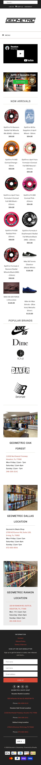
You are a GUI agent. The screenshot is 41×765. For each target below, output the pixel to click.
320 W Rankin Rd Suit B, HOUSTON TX (20, 698)
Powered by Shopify (30, 747)
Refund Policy (20, 641)
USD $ (19, 741)
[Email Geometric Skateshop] (26, 686)
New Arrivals (21, 101)
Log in (11, 6)
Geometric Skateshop (16, 747)
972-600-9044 (12, 548)
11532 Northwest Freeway (17, 456)
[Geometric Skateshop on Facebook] (14, 686)
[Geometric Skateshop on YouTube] (18, 686)
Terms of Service (20, 644)
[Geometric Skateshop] (20, 21)
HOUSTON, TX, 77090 (17, 609)
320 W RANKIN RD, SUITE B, (20, 606)
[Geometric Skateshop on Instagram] (22, 686)
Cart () (20, 6)
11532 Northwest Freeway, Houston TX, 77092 (20, 713)
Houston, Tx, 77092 (14, 459)
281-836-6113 (15, 621)
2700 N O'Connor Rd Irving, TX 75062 (20, 727)
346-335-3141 (12, 472)
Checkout (28, 6)
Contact (20, 638)
